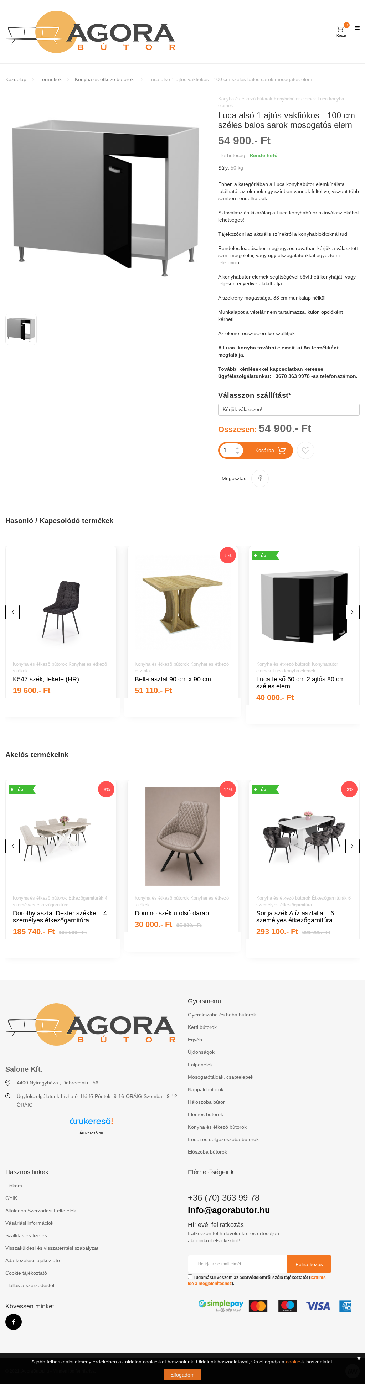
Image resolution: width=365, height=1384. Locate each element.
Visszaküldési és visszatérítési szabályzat (51, 1248)
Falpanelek (200, 1064)
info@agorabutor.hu (229, 1210)
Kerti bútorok (202, 1027)
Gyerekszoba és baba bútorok (222, 1015)
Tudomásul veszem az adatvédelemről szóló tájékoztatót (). (257, 1280)
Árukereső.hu (91, 1133)
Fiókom (13, 1185)
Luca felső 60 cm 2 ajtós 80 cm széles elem (300, 683)
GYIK (11, 1198)
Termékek (51, 79)
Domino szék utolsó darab (172, 913)
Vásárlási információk (29, 1223)
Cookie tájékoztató (26, 1273)
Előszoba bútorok (207, 1152)
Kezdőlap (15, 79)
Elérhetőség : (233, 155)
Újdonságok (201, 1052)
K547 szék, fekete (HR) (46, 679)
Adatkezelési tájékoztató (32, 1260)
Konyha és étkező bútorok (104, 79)
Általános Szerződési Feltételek (40, 1210)
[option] (106, 197)
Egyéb (195, 1039)
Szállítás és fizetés (26, 1235)
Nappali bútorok (205, 1089)
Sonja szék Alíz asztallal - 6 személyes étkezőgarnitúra (295, 917)
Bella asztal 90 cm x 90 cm (173, 679)
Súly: (223, 168)
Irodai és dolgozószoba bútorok (223, 1139)
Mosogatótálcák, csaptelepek (220, 1077)
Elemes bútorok (205, 1114)
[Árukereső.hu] (91, 1123)
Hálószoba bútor (206, 1102)
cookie (293, 1361)
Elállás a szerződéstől (29, 1285)
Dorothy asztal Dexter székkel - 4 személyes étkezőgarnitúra (60, 917)
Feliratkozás (309, 1264)
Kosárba (264, 450)
